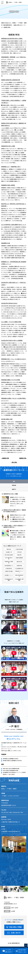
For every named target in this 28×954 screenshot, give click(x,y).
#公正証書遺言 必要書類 (19, 579)
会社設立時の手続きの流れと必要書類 (11, 340)
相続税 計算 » (23, 458)
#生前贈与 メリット (9, 575)
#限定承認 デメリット (19, 572)
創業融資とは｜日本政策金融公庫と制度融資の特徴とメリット (13, 263)
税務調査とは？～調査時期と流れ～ (11, 167)
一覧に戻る (14, 462)
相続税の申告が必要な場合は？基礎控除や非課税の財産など (13, 124)
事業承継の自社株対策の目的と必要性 (11, 38)
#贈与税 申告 (19, 561)
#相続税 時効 (19, 565)
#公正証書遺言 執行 (19, 568)
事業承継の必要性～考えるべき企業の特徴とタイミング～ (13, 399)
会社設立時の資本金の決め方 (9, 303)
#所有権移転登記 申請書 (9, 579)
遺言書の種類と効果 (6, 419)
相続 (14, 481)
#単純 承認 (8, 549)
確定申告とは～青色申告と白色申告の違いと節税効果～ (13, 205)
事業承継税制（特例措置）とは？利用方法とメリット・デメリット (13, 58)
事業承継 (14, 485)
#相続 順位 (19, 554)
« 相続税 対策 (5, 458)
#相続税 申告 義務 (9, 571)
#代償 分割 (19, 552)
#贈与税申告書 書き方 (19, 576)
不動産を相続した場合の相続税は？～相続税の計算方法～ (13, 101)
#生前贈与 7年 (9, 552)
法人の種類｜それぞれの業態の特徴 (11, 322)
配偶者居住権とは (6, 438)
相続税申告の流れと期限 (8, 146)
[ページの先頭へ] (26, 945)
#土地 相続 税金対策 (9, 558)
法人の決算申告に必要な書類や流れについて (13, 225)
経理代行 (14, 489)
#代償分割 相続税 (19, 549)
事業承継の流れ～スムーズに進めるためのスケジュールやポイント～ (13, 360)
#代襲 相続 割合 (8, 568)
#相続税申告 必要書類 (9, 562)
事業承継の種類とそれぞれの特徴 (10, 380)
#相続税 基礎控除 (19, 557)
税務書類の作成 (5, 243)
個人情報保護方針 (14, 943)
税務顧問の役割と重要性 (8, 185)
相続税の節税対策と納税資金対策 (10, 80)
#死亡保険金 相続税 (9, 554)
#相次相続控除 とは (9, 565)
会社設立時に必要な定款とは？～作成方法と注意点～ (13, 284)
